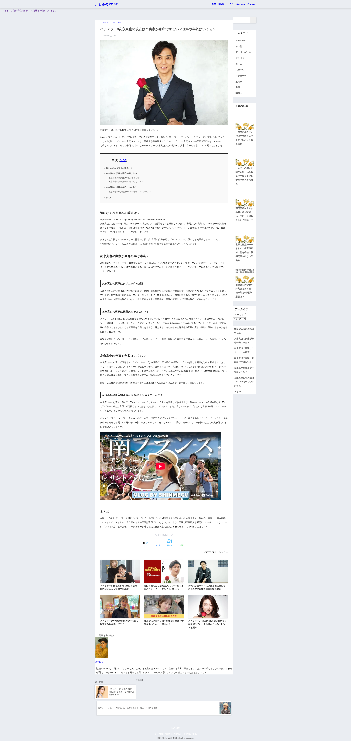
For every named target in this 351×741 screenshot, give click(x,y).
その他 (239, 46)
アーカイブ (240, 314)
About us (169, 734)
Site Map (240, 4)
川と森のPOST (106, 4)
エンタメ (240, 58)
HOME (175, 728)
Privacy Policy (190, 734)
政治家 (239, 81)
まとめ (109, 197)
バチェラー (222, 552)
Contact (251, 4)
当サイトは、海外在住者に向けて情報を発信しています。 (28, 10)
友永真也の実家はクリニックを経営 (124, 178)
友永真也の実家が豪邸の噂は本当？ (122, 173)
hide (123, 160)
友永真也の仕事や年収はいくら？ (121, 187)
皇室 (214, 4)
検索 (253, 20)
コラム (230, 4)
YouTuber (241, 40)
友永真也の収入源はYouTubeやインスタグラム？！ (131, 192)
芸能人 (222, 4)
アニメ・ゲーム (243, 52)
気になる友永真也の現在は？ (119, 168)
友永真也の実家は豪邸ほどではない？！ (126, 181)
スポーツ (240, 70)
